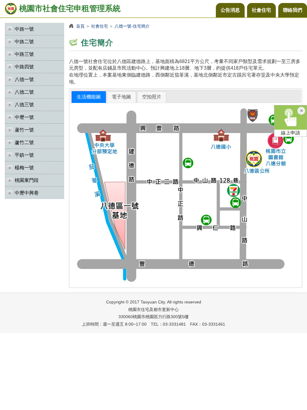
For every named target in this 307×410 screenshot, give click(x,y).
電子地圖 (121, 96)
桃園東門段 (27, 180)
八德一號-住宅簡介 (132, 26)
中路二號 (24, 41)
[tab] (89, 97)
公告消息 (230, 10)
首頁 (80, 26)
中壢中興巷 (27, 192)
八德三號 (24, 104)
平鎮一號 (24, 155)
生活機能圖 (89, 96)
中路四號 (24, 66)
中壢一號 (24, 117)
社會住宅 (261, 10)
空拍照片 (151, 96)
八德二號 (24, 92)
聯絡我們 (292, 10)
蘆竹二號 (24, 142)
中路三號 (24, 54)
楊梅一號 (24, 167)
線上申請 (290, 132)
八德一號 (24, 79)
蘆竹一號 (24, 129)
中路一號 (24, 29)
